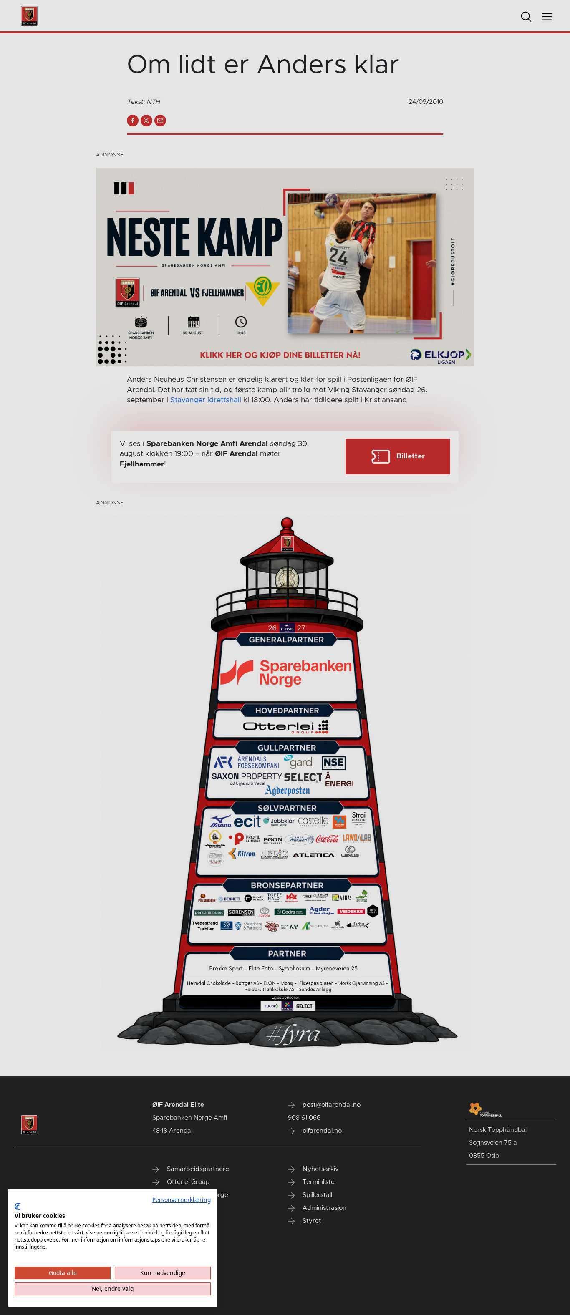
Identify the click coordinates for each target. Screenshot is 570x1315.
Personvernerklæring (181, 1200)
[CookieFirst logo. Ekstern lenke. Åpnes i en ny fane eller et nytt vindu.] (18, 1206)
